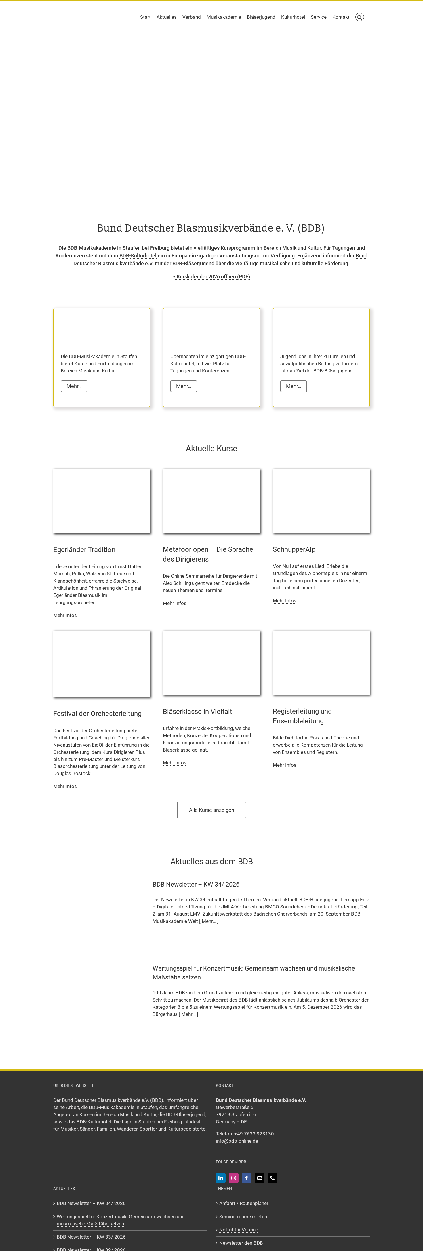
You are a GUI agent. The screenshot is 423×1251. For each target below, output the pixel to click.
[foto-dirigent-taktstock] (101, 633)
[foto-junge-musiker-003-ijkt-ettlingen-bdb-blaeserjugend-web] (211, 633)
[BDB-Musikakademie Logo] (89, 325)
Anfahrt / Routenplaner (243, 1203)
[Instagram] (234, 1178)
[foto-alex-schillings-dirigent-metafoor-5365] (211, 471)
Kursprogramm (238, 248)
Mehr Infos (65, 615)
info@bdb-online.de (237, 1141)
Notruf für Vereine (238, 1229)
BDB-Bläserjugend (193, 263)
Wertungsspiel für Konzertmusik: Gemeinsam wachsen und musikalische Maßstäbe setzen (121, 1219)
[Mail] (259, 1178)
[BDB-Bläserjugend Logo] (309, 325)
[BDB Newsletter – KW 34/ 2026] (99, 913)
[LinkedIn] (221, 1178)
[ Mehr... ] (208, 921)
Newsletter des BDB (241, 1243)
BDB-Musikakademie (91, 248)
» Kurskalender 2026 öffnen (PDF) (211, 277)
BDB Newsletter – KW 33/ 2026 (91, 1237)
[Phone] (272, 1178)
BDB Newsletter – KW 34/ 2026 (196, 884)
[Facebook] (246, 1178)
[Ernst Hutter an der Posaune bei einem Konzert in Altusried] (101, 471)
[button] (359, 17)
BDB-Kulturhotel (138, 256)
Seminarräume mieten (243, 1216)
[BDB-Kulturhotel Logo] (199, 325)
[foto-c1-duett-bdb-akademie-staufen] (321, 633)
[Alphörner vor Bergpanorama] (321, 471)
